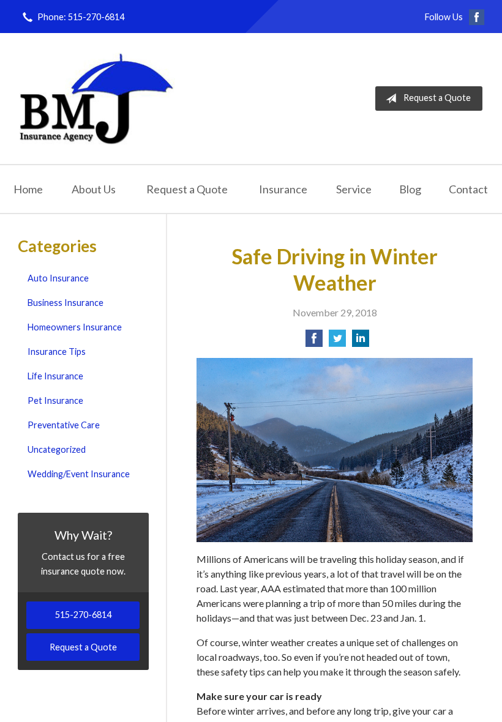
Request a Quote (437, 97)
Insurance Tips (57, 351)
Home (28, 189)
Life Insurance (55, 376)
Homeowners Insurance (75, 327)
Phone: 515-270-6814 (80, 17)
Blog (410, 189)
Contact (468, 189)
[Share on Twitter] (337, 342)
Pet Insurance (55, 400)
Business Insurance (65, 302)
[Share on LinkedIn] (360, 342)
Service (354, 189)
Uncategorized (57, 449)
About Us (94, 189)
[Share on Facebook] (314, 342)
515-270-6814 (83, 614)
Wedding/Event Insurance (79, 474)
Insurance (283, 189)
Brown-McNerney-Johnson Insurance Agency (97, 98)
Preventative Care (64, 425)
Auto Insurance (58, 278)
